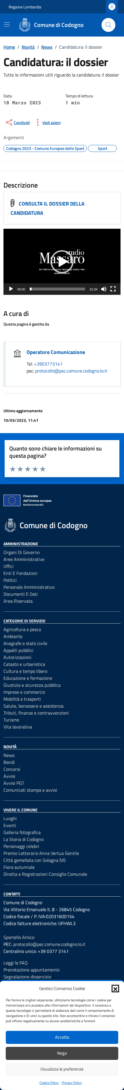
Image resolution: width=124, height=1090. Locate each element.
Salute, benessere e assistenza (33, 705)
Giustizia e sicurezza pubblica (32, 685)
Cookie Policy (49, 1082)
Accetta (62, 1037)
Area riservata (18, 600)
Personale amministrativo (29, 587)
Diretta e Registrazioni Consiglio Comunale (45, 874)
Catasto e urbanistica (24, 664)
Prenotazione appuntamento (31, 969)
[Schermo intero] (113, 289)
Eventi (9, 825)
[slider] (57, 289)
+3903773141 (48, 363)
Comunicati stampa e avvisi (30, 789)
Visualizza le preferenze (62, 1069)
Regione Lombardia (25, 7)
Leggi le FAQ (15, 962)
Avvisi (9, 776)
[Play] (11, 289)
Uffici (8, 566)
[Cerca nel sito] (108, 25)
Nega (62, 1053)
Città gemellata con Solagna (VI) (34, 860)
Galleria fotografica (22, 832)
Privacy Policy (72, 1082)
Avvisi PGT (13, 783)
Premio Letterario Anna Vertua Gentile (41, 853)
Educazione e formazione (27, 678)
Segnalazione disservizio (27, 976)
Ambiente (12, 636)
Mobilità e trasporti (22, 698)
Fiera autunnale (19, 867)
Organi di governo (21, 552)
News (8, 755)
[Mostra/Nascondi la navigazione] (6, 24)
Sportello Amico (18, 937)
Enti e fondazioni (20, 573)
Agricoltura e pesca (22, 629)
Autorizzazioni (17, 657)
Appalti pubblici (18, 650)
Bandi (9, 762)
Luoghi (10, 818)
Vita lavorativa (17, 726)
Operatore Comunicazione (56, 352)
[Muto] (104, 289)
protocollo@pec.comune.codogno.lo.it (71, 370)
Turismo (11, 719)
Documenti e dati (20, 594)
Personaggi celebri (21, 846)
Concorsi (11, 769)
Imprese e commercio (24, 691)
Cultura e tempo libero (25, 671)
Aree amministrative (23, 559)
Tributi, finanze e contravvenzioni (36, 712)
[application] (62, 262)
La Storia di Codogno (23, 839)
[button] (115, 988)
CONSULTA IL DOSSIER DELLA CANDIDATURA (47, 208)
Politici (10, 580)
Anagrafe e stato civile (25, 643)
